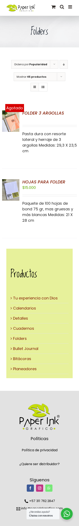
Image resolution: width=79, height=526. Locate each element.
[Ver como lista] (43, 87)
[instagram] (39, 488)
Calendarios (24, 308)
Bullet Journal (25, 348)
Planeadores (25, 368)
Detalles (20, 318)
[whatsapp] (48, 488)
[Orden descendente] (64, 64)
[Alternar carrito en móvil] (53, 7)
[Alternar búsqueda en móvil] (62, 7)
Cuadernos (23, 328)
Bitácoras (22, 358)
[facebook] (30, 488)
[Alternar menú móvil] (70, 7)
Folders (20, 338)
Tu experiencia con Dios (35, 298)
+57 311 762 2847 (41, 501)
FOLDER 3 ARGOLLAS (43, 113)
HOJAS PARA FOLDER (43, 182)
